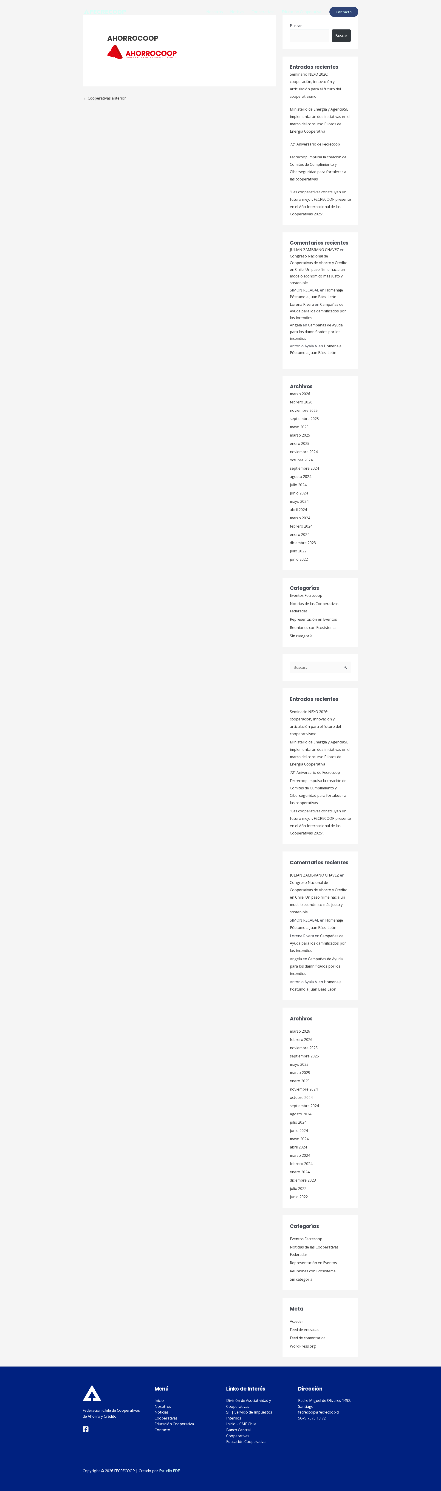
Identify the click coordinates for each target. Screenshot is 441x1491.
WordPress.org (303, 1346)
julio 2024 (298, 484)
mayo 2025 (299, 426)
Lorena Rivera (302, 304)
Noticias (237, 11)
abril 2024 (298, 509)
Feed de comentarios (307, 1337)
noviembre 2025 (304, 410)
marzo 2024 (300, 517)
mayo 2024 (299, 501)
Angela (296, 325)
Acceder (296, 1321)
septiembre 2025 (304, 418)
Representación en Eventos (313, 619)
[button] (343, 12)
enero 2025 (299, 443)
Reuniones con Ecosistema (313, 627)
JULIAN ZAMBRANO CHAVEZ (314, 249)
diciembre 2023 (303, 542)
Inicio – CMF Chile (241, 1423)
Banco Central (238, 1429)
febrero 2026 (301, 402)
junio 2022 (299, 559)
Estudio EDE (169, 1470)
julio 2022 (298, 551)
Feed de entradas (304, 1329)
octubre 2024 (301, 460)
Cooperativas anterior (104, 98)
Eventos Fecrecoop (306, 595)
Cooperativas (263, 11)
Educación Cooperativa (301, 11)
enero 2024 (299, 534)
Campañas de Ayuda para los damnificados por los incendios (318, 311)
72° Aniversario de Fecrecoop (315, 144)
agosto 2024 (300, 476)
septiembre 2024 (304, 468)
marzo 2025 (300, 435)
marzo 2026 (300, 393)
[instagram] (86, 1429)
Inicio (159, 1400)
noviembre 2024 (304, 451)
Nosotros (214, 11)
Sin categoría (301, 635)
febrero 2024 (301, 526)
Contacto (162, 1429)
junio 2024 (299, 493)
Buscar (296, 25)
